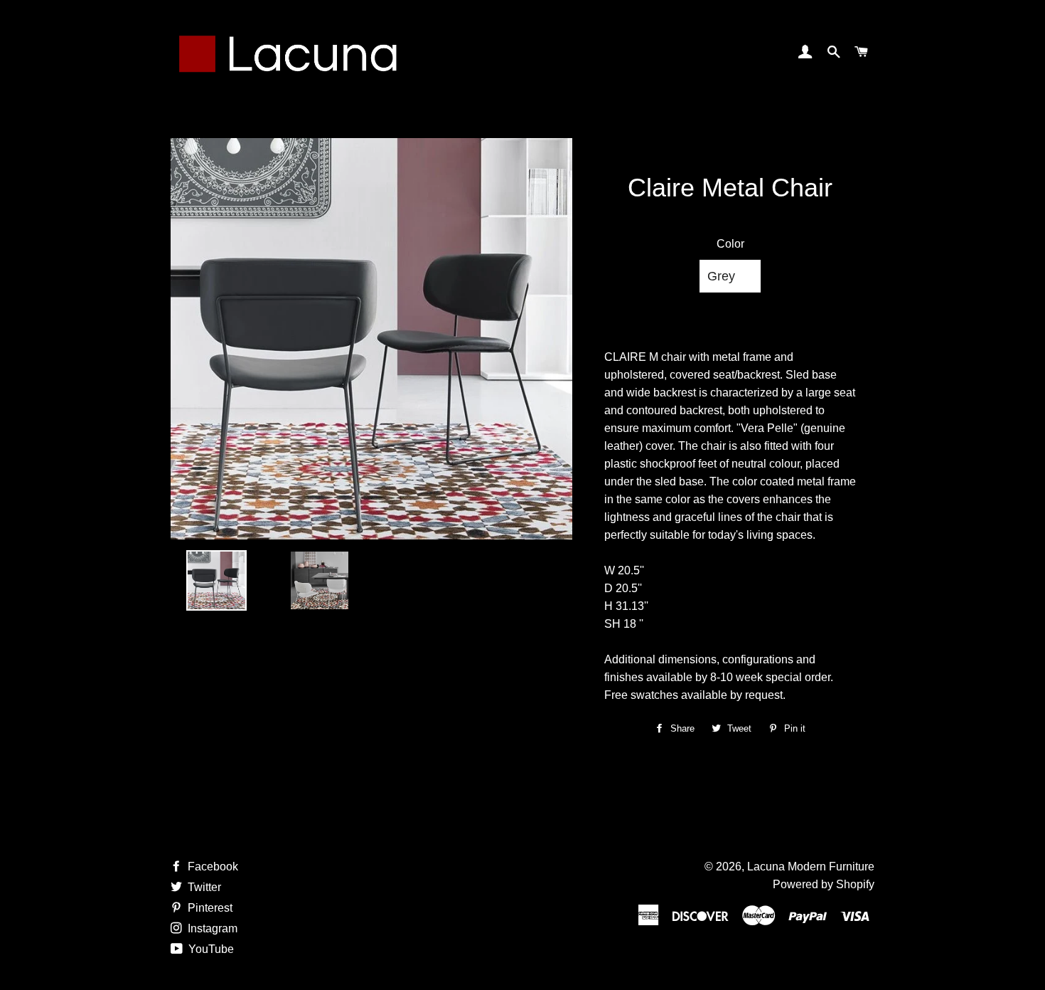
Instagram (211, 928)
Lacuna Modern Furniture (810, 866)
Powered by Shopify (823, 884)
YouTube (210, 949)
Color (730, 244)
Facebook (211, 866)
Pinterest (208, 908)
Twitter (203, 887)
